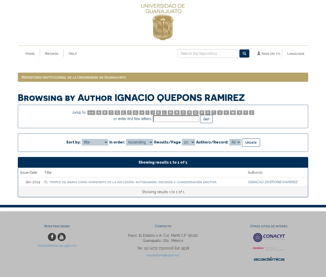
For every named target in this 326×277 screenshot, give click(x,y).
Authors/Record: (212, 142)
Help (73, 53)
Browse (51, 53)
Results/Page (167, 142)
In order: (117, 142)
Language (295, 53)
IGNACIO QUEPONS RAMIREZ (272, 182)
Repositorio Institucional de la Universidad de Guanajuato (74, 77)
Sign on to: (271, 53)
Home (30, 53)
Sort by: (73, 142)
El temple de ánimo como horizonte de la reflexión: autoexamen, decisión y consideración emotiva (130, 182)
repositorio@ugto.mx (163, 255)
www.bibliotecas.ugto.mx (57, 245)
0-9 (91, 112)
